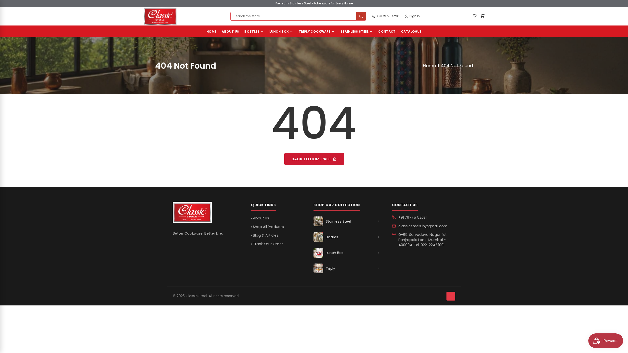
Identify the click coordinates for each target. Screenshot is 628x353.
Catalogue (411, 31)
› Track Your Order (267, 243)
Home (211, 31)
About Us (230, 31)
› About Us (260, 218)
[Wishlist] (474, 16)
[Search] (361, 16)
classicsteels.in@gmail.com (422, 226)
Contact (387, 31)
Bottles (252, 31)
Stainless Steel (354, 31)
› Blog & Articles (264, 235)
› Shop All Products (267, 226)
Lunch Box (279, 31)
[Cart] (482, 16)
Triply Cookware (314, 31)
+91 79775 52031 (412, 217)
